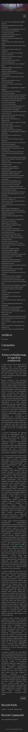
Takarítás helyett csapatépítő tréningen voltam (13, 254)
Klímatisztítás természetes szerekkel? (11, 182)
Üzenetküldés (5, 314)
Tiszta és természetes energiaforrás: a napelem (14, 285)
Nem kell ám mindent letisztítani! (9, 241)
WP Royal (20, 729)
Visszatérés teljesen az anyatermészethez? (12, 329)
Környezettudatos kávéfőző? (9, 190)
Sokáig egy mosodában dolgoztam (10, 250)
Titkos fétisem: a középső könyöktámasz (11, 307)
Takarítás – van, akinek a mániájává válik (11, 709)
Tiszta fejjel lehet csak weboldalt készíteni (12, 287)
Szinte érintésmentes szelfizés (9, 252)
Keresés (23, 698)
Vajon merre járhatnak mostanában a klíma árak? (13, 316)
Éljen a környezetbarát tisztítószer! (10, 146)
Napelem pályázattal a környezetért (10, 228)
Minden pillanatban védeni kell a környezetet (12, 210)
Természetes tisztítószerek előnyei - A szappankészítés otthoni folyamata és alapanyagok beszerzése (11, 261)
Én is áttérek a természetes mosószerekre (12, 151)
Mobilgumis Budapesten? (7, 214)
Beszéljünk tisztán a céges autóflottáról (11, 129)
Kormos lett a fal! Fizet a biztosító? (10, 184)
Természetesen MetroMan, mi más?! (11, 278)
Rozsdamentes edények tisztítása (10, 248)
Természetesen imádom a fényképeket (11, 276)
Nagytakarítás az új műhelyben (9, 223)
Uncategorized (5, 349)
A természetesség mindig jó (8, 104)
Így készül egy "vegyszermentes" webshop (12, 175)
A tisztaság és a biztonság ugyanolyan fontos (13, 106)
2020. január (4, 339)
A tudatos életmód (6, 113)
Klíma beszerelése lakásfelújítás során (11, 181)
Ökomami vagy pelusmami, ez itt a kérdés (12, 243)
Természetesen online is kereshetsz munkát (12, 279)
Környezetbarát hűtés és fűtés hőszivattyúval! (13, 188)
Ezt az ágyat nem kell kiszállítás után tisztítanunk (13, 157)
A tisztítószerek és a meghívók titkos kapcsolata (13, 111)
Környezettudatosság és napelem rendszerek (13, 192)
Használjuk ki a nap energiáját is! (9, 166)
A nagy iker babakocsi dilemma (9, 71)
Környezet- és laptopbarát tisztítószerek (12, 186)
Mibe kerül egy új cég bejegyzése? (10, 208)
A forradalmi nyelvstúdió (7, 32)
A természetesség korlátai (8, 102)
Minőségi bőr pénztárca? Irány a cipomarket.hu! (13, 212)
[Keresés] (24, 16)
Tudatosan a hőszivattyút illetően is (10, 309)
